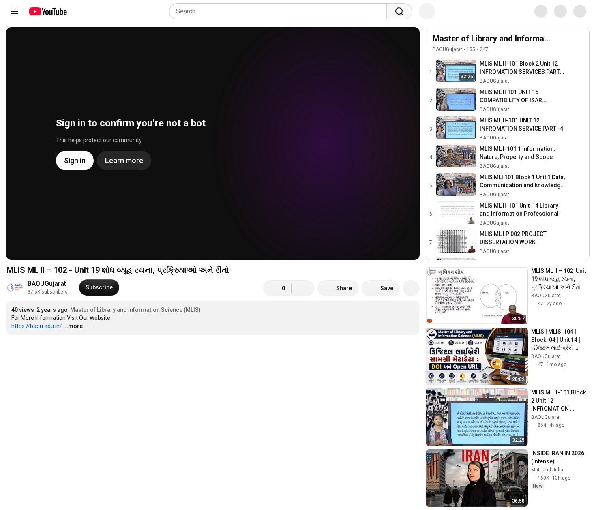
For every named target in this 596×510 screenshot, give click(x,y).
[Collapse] (578, 43)
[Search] (399, 11)
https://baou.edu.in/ (36, 326)
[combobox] (280, 11)
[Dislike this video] (303, 288)
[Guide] (14, 11)
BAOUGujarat (47, 283)
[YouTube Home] (48, 11)
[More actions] (411, 288)
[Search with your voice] (427, 11)
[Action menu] (562, 43)
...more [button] (73, 326)
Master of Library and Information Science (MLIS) (135, 309)
